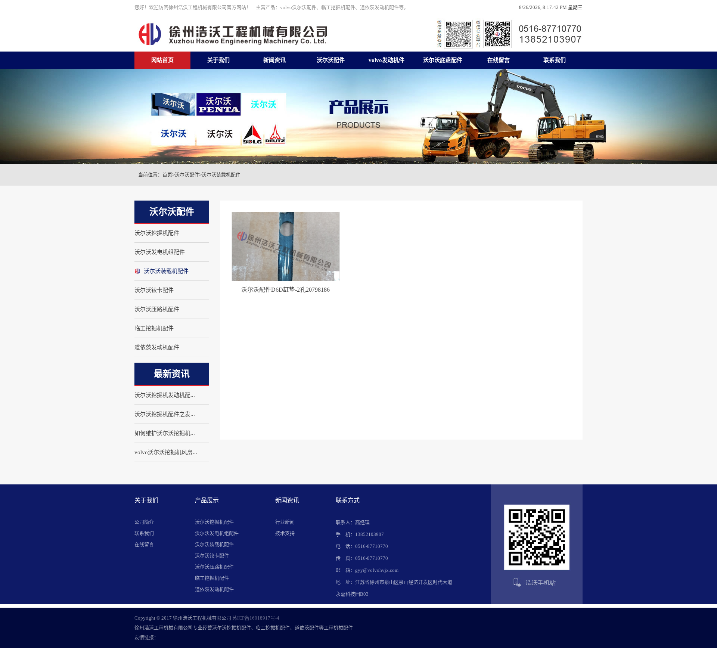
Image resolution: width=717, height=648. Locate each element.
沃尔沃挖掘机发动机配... (164, 395)
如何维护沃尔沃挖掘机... (164, 433)
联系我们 (554, 60)
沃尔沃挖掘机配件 (156, 233)
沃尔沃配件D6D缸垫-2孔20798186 (285, 289)
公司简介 (144, 522)
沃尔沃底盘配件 (442, 60)
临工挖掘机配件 (154, 328)
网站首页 (162, 60)
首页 (167, 174)
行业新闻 (285, 522)
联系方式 (348, 500)
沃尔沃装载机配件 (221, 174)
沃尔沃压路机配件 (156, 309)
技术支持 (285, 533)
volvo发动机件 (386, 60)
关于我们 (218, 60)
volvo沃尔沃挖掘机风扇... (165, 452)
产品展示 (207, 500)
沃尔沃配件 (331, 60)
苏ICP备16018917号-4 (255, 618)
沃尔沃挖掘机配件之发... (164, 414)
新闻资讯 (274, 60)
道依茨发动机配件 (156, 347)
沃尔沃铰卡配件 (154, 290)
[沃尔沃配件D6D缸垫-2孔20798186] (286, 279)
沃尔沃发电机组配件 (159, 252)
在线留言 (498, 60)
